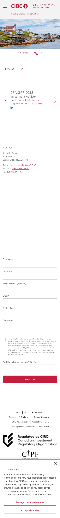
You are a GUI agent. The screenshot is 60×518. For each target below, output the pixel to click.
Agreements (37, 412)
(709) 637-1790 (14, 172)
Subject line (8, 308)
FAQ (26, 412)
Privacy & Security (41, 417)
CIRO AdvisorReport (20, 422)
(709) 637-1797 (36, 103)
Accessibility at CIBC (40, 422)
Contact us (30, 379)
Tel (41, 52)
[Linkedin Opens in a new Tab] (13, 109)
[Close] (55, 463)
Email (25, 52)
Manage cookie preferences (23, 426)
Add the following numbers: (20, 362)
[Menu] (5, 6)
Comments (8, 320)
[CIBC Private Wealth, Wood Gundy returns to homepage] (34, 6)
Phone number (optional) (14, 283)
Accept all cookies (30, 510)
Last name (8, 271)
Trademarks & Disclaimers (19, 417)
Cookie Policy (43, 426)
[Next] (54, 101)
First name (8, 259)
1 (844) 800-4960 (20, 168)
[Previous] (5, 101)
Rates (18, 412)
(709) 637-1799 (28, 165)
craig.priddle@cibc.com (28, 100)
